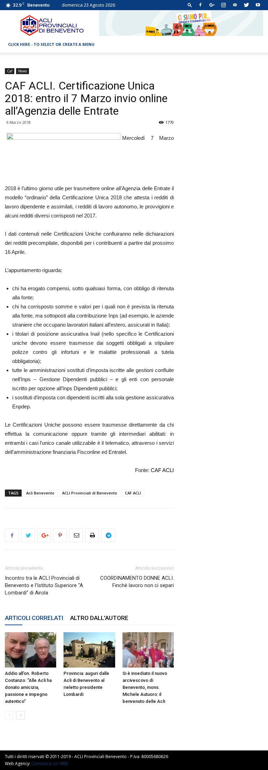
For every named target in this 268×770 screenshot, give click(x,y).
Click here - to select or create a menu (51, 44)
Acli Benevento (40, 492)
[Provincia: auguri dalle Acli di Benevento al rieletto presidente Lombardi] (89, 650)
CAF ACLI (162, 470)
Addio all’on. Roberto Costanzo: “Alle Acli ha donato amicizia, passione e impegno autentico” (28, 687)
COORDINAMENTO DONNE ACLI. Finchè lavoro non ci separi (137, 582)
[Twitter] (246, 5)
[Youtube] (258, 5)
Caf (9, 71)
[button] (190, 4)
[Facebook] (200, 5)
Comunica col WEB (49, 764)
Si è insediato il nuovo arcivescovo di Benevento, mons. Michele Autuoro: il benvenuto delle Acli (144, 687)
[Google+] (212, 5)
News (22, 71)
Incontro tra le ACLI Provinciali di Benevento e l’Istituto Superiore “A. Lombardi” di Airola (44, 585)
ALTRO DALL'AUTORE (99, 617)
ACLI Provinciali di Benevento (89, 492)
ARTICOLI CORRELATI (34, 617)
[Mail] (235, 5)
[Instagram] (223, 5)
